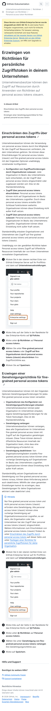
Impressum (24, 696)
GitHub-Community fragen (15, 675)
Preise (23, 699)
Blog (27, 702)
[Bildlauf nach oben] (45, 705)
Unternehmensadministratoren (18, 9)
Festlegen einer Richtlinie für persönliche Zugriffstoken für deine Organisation (20, 543)
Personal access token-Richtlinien (19, 14)
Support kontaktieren (13, 678)
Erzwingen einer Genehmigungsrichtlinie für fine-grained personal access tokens (25, 377)
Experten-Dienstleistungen (12, 702)
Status (16, 699)
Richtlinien (37, 9)
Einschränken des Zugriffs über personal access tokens (24, 135)
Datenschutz (7, 699)
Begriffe (36, 696)
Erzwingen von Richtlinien (16, 12)
